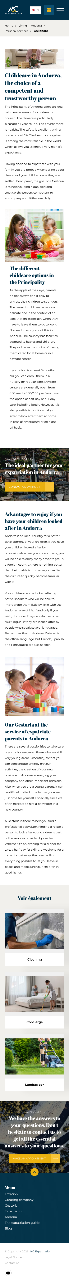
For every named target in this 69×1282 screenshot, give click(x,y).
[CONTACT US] (49, 10)
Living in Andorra (30, 25)
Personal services (16, 31)
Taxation (11, 1194)
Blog (8, 1228)
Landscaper (34, 1085)
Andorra (11, 1217)
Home (9, 25)
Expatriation (14, 1211)
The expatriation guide (22, 1223)
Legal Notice (13, 1257)
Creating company (19, 1200)
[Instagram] (8, 1273)
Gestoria (11, 1205)
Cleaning (34, 959)
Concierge (34, 1022)
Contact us (12, 1263)
